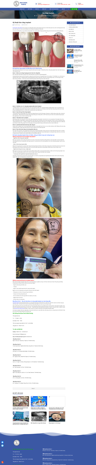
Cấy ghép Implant (16, 302)
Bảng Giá (44, 9)
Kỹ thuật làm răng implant (17, 27)
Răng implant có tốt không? (54, 423)
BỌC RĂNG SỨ (71, 29)
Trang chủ (22, 9)
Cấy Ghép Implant (48, 15)
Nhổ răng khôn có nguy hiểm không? (38, 423)
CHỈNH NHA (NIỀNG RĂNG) (73, 27)
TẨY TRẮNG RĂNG (72, 35)
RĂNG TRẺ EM (71, 31)
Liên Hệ (63, 9)
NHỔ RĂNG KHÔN (72, 39)
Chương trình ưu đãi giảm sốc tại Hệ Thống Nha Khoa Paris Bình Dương (56, 408)
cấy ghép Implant (24, 281)
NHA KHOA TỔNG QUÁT (73, 41)
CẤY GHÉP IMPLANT (72, 25)
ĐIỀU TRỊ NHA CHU (72, 33)
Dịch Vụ (37, 9)
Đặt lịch (74, 9)
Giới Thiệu (30, 9)
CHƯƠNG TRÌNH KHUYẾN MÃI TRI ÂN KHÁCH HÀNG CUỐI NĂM (20, 408)
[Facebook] (2, 442)
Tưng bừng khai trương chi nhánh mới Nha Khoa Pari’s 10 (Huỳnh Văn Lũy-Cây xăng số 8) (21, 423)
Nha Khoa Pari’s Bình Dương (19, 308)
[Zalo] (2, 445)
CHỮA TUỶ (71, 37)
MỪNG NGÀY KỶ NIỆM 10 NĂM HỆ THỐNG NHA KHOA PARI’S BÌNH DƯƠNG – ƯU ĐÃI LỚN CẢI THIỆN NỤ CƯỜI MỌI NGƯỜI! (39, 408)
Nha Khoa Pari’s (19, 305)
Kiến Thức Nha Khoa (54, 9)
